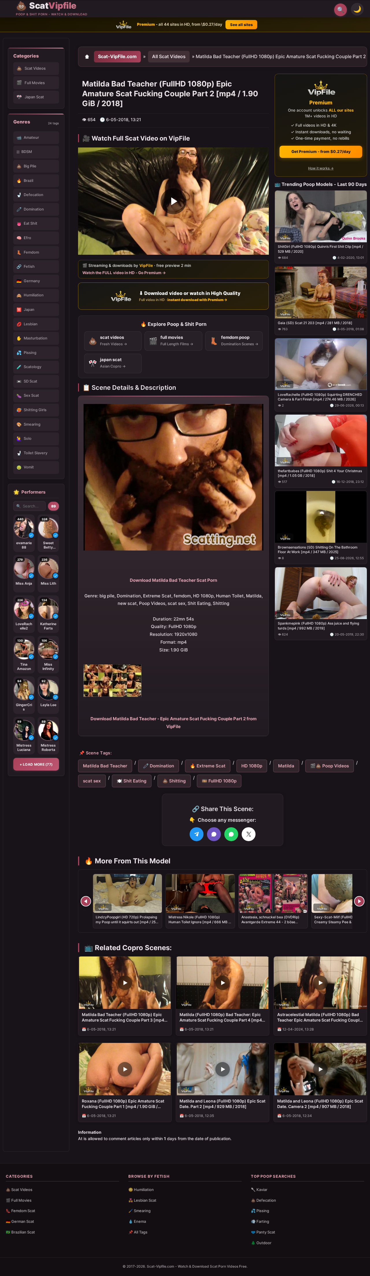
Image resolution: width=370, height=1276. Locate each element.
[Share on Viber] (214, 834)
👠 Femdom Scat (20, 1210)
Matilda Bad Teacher (105, 766)
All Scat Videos (169, 56)
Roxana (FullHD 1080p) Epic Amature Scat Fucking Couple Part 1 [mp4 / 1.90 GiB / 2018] (123, 1103)
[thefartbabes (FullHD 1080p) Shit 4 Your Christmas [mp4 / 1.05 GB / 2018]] (321, 440)
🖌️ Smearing (139, 1210)
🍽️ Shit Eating (132, 781)
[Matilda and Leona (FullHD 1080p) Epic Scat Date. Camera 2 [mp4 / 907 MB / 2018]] (320, 1069)
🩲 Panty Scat (263, 1232)
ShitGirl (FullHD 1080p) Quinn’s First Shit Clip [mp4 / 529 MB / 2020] (320, 248)
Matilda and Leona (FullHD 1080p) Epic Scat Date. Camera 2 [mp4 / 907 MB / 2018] (320, 1103)
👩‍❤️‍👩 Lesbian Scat (142, 1200)
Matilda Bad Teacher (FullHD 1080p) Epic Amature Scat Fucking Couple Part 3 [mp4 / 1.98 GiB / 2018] (124, 1017)
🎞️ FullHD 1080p (219, 781)
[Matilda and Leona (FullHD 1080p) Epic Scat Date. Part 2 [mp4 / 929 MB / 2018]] (222, 1069)
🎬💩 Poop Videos (329, 766)
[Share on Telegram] (197, 834)
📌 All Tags (137, 1232)
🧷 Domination (158, 766)
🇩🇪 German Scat (20, 1221)
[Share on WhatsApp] (231, 834)
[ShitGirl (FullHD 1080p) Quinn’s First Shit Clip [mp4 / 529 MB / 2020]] (321, 216)
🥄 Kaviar (259, 1189)
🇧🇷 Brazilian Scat (20, 1232)
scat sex (92, 781)
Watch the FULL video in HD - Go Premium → (124, 272)
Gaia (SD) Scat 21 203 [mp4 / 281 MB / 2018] (315, 323)
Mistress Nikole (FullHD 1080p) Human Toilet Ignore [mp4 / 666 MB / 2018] (199, 921)
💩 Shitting (174, 781)
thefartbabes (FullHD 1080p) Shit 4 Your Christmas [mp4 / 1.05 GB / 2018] (320, 472)
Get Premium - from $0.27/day (321, 151)
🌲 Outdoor (261, 1242)
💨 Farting (260, 1221)
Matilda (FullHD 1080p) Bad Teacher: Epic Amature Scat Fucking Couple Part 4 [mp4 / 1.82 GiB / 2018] (222, 1017)
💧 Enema (137, 1221)
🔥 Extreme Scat (207, 766)
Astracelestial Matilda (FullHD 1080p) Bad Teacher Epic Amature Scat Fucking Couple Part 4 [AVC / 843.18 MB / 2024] (319, 1017)
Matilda (286, 766)
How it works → (321, 168)
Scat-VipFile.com (117, 56)
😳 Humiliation (141, 1189)
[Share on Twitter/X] (249, 834)
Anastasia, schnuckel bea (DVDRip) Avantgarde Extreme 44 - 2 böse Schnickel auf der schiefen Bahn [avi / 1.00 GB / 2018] (272, 924)
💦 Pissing (260, 1210)
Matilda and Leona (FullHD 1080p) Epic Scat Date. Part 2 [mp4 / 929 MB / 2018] (222, 1103)
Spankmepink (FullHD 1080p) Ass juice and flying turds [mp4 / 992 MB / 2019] (318, 625)
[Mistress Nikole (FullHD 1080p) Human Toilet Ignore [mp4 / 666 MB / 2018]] (200, 893)
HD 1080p (251, 766)
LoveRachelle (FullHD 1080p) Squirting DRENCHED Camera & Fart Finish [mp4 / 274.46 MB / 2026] (320, 396)
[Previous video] (86, 901)
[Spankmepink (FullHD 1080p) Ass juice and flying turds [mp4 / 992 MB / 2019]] (321, 593)
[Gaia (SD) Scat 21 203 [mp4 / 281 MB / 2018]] (321, 292)
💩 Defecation (263, 1200)
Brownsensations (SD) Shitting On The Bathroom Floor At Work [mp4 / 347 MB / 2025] (318, 549)
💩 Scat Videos (19, 1189)
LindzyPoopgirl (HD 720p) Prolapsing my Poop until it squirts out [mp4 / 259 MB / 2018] (127, 921)
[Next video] (359, 901)
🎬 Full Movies (19, 1200)
